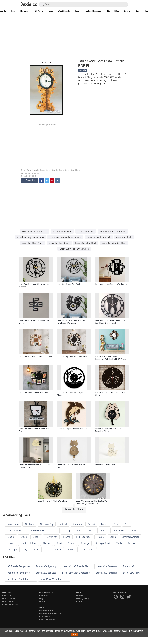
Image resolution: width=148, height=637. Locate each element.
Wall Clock (86, 549)
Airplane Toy (46, 524)
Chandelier (119, 530)
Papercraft (129, 566)
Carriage (66, 530)
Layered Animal (130, 536)
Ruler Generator (47, 619)
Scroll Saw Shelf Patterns (21, 579)
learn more (138, 630)
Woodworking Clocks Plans (30, 237)
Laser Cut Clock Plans (32, 242)
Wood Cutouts (64, 11)
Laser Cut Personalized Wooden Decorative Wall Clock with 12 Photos (110, 357)
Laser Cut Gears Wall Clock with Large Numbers (35, 285)
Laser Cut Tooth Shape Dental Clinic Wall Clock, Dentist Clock (110, 321)
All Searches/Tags (10, 604)
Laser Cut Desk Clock (59, 242)
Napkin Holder (29, 543)
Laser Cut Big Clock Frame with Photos (73, 356)
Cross (24, 536)
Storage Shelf (102, 543)
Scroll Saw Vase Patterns (54, 579)
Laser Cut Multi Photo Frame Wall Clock (35, 356)
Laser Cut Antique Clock (98, 237)
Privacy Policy (82, 598)
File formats (25, 11)
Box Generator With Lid (50, 613)
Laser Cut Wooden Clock (114, 242)
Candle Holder (15, 530)
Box (127, 524)
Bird (116, 524)
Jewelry (127, 11)
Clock (134, 530)
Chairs (103, 530)
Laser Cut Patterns (107, 566)
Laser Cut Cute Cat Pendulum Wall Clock (71, 466)
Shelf (59, 543)
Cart (79, 530)
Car (54, 530)
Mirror (11, 543)
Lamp (113, 536)
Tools (13, 11)
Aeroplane (13, 524)
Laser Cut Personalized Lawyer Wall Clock (72, 393)
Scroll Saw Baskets (46, 572)
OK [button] (74, 634)
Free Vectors (8, 601)
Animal (63, 524)
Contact (43, 601)
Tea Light (12, 549)
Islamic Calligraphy (46, 566)
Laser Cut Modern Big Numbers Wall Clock (34, 321)
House (100, 536)
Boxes (50, 11)
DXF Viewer (44, 616)
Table (119, 543)
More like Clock (74, 509)
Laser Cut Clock (123, 237)
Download (31, 180)
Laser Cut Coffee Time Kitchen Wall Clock (110, 393)
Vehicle (71, 549)
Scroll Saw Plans (72, 169)
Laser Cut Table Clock (85, 242)
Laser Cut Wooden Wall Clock (74, 248)
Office (116, 11)
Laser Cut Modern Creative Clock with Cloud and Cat (34, 466)
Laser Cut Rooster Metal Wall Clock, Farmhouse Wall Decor (72, 321)
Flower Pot (51, 536)
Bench (104, 524)
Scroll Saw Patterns (55, 169)
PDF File (82, 70)
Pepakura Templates (18, 572)
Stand (71, 543)
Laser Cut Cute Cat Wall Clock (108, 464)
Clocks (10, 536)
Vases (58, 549)
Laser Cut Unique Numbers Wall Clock (111, 284)
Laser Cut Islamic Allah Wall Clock (52, 500)
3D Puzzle (39, 11)
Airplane (29, 524)
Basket (91, 524)
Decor (76, 11)
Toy (25, 549)
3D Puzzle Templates (18, 566)
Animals (77, 524)
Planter (47, 543)
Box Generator (46, 610)
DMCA (79, 601)
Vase (46, 549)
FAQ (41, 598)
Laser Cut (6, 595)
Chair (91, 530)
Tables (131, 543)
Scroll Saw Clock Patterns (33, 169)
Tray (35, 549)
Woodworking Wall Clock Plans (65, 237)
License (79, 595)
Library (137, 11)
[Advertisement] (74, 37)
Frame (66, 536)
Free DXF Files (8, 598)
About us (43, 595)
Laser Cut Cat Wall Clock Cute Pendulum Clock (108, 430)
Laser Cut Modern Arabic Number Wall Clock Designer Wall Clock (92, 502)
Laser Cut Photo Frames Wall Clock (34, 392)
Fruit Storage (83, 536)
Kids (108, 11)
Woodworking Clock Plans (113, 231)
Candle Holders (37, 530)
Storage (85, 543)
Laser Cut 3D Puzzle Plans (77, 566)
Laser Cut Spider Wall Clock (68, 284)
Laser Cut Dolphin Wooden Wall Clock (73, 428)
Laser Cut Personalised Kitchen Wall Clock (34, 430)
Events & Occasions (92, 11)
